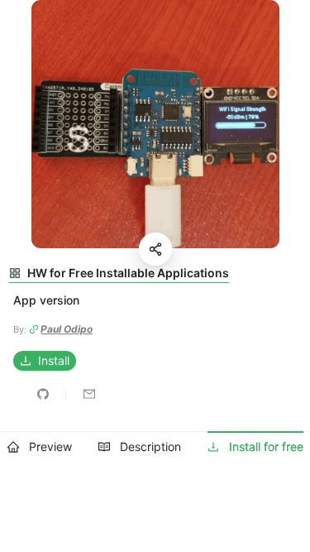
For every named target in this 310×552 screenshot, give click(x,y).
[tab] (39, 447)
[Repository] (43, 394)
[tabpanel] (155, 333)
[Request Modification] (89, 394)
